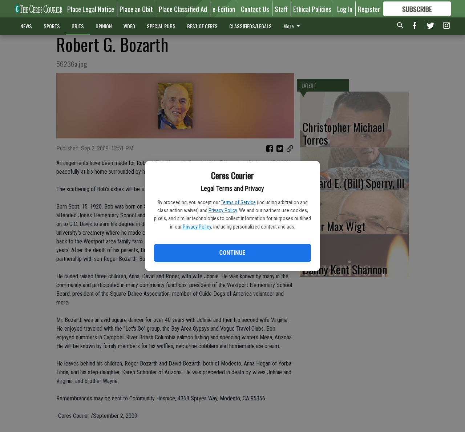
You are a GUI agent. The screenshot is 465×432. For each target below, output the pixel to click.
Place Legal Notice (90, 8)
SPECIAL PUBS (161, 26)
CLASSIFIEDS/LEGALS (250, 26)
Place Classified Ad (183, 8)
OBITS (78, 26)
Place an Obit (136, 8)
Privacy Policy (223, 210)
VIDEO (129, 26)
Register (369, 8)
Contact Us (255, 8)
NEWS (26, 26)
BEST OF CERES (202, 26)
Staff (281, 8)
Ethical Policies (312, 8)
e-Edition (224, 8)
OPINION (104, 26)
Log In (344, 8)
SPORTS (52, 26)
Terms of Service (238, 202)
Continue (232, 252)
